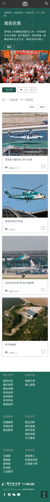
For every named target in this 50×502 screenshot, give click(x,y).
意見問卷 (8, 400)
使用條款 (8, 396)
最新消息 (8, 380)
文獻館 (7, 455)
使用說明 (8, 392)
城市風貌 (30, 426)
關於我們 (8, 375)
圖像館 (7, 459)
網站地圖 (8, 388)
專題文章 (30, 380)
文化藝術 (30, 437)
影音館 (7, 467)
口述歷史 (8, 471)
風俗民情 (19, 13)
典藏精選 (8, 450)
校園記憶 (8, 426)
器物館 (7, 463)
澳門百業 (30, 430)
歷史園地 (8, 430)
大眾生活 (29, 13)
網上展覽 (30, 384)
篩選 (42, 107)
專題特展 (30, 375)
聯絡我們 (8, 404)
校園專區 (8, 416)
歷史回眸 (30, 422)
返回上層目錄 (30, 89)
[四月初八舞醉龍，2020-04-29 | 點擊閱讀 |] (45, 80)
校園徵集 (8, 422)
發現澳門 (8, 13)
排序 (32, 107)
